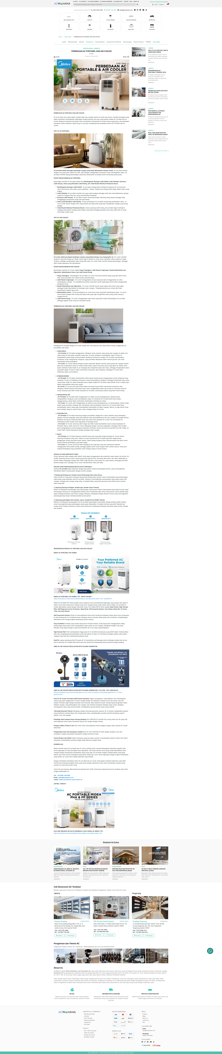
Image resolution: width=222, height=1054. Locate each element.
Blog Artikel (68, 36)
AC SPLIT (75, 1)
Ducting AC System (89, 1035)
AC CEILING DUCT (118, 1)
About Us (145, 1018)
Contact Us (145, 1020)
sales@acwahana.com (126, 10)
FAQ (143, 1022)
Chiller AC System (89, 1032)
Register (161, 4)
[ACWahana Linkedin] (135, 10)
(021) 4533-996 (98, 10)
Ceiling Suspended (89, 1020)
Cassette (86, 1016)
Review (81, 42)
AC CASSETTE (83, 1)
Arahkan (60, 935)
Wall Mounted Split (89, 1014)
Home (60, 36)
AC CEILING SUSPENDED (106, 1)
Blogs (144, 1016)
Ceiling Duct (87, 1022)
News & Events (139, 42)
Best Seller (156, 42)
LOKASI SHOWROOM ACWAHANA (159, 2)
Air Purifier (87, 1024)
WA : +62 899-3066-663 (140, 932)
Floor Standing (88, 1018)
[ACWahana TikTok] (147, 10)
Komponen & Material (114, 42)
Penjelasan (89, 42)
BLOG (131, 1)
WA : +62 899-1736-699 (62, 932)
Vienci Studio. (130, 1052)
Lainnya (97, 48)
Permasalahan (100, 42)
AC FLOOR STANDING (93, 1)
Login (155, 4)
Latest (64, 42)
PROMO (148, 42)
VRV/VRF (126, 1)
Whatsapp (71, 935)
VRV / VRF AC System (90, 1030)
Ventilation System (89, 1037)
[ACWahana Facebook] (141, 10)
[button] (137, 4)
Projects (144, 1014)
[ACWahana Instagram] (138, 10)
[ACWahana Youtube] (144, 10)
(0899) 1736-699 (111, 10)
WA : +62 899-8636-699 (101, 931)
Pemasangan (127, 42)
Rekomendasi (72, 42)
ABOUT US (136, 1)
